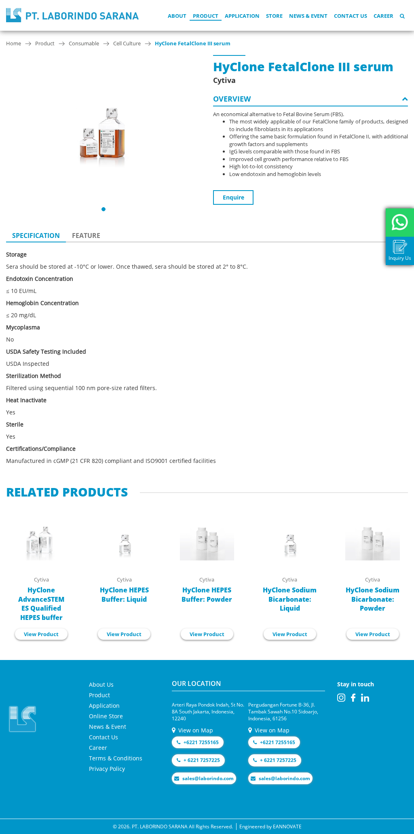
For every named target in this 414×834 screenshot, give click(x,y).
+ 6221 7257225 (201, 760)
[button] (103, 209)
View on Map (195, 730)
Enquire (233, 197)
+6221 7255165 (200, 742)
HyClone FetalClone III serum (192, 43)
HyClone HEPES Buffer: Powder (207, 595)
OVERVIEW (232, 99)
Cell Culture (127, 43)
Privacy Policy (107, 768)
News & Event (308, 15)
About (177, 15)
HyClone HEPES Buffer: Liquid (124, 595)
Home (13, 43)
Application (242, 15)
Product (205, 15)
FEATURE (86, 235)
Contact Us (350, 15)
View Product (41, 634)
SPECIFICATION (36, 235)
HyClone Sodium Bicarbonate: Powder (372, 599)
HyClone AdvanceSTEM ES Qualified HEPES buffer (41, 604)
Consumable (84, 43)
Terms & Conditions (115, 758)
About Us (101, 684)
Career (383, 15)
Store (274, 15)
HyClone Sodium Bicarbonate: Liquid (290, 599)
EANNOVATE (287, 826)
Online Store (106, 716)
